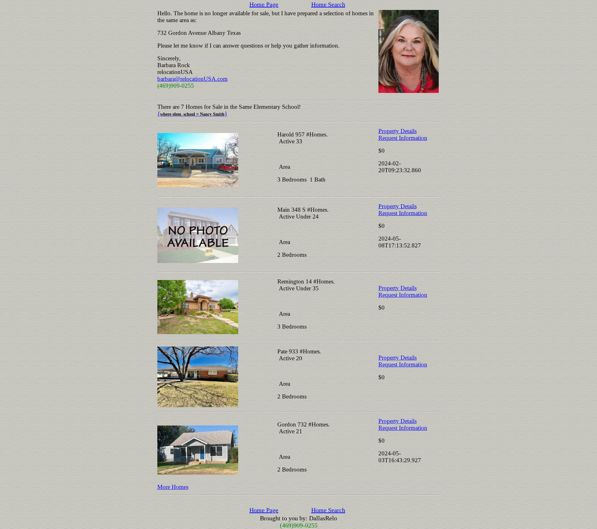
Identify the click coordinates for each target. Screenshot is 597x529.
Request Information (402, 138)
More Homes (172, 487)
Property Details (397, 131)
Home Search (328, 4)
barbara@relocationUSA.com (192, 79)
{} (192, 113)
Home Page (263, 4)
